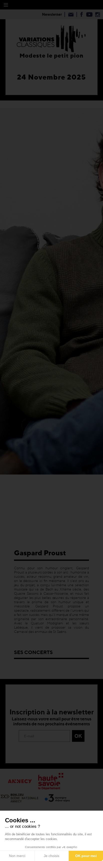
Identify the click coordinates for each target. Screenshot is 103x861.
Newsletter (52, 14)
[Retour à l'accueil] (51, 38)
